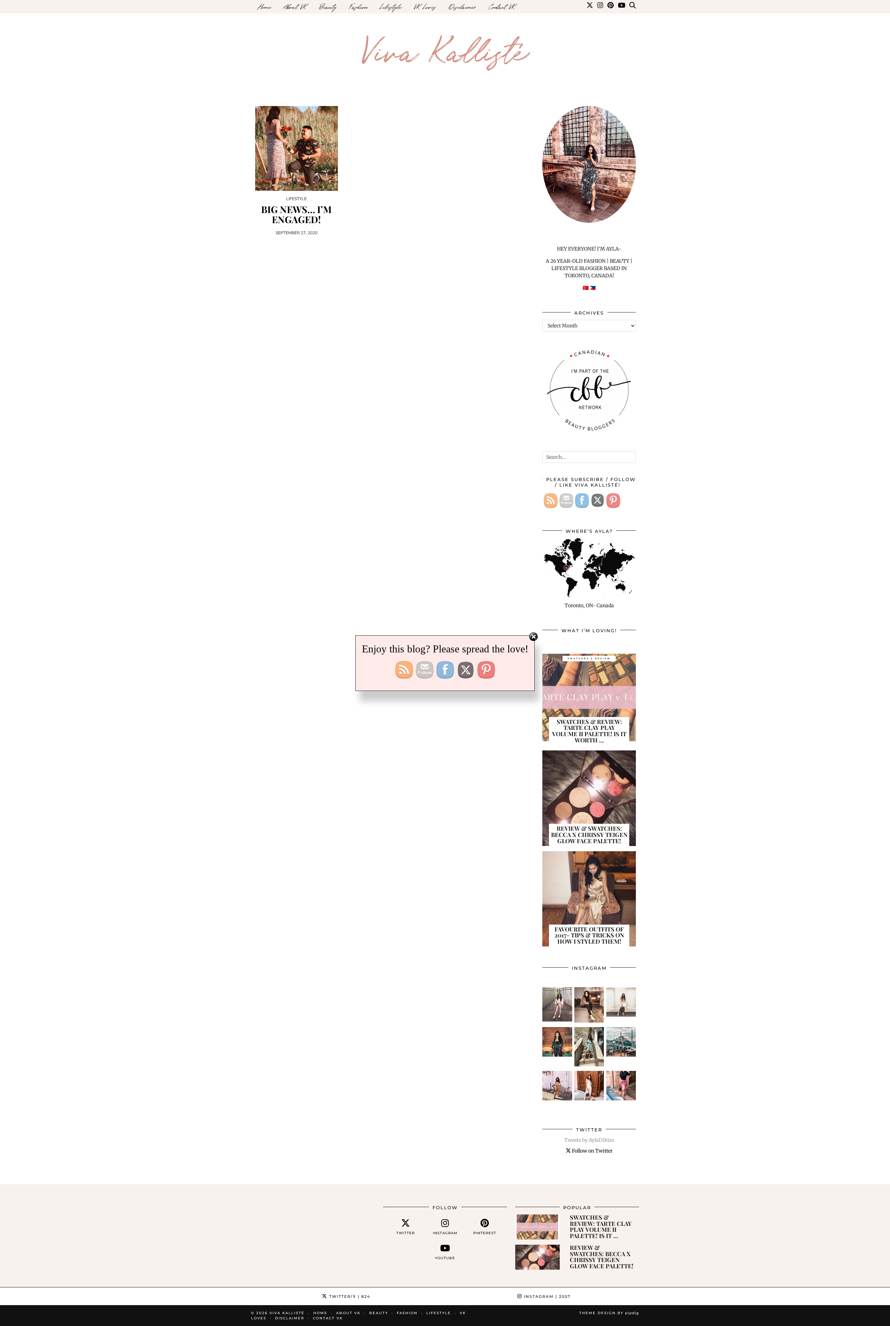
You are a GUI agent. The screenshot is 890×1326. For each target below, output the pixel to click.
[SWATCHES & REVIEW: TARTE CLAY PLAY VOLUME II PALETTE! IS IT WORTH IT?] (537, 1226)
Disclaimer (462, 6)
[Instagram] (600, 6)
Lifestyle (391, 6)
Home (264, 6)
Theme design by (609, 1313)
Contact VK (502, 6)
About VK (295, 6)
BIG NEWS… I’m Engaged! (296, 214)
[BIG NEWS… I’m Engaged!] (296, 148)
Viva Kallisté (445, 49)
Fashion (358, 6)
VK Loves (425, 6)
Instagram (546, 1296)
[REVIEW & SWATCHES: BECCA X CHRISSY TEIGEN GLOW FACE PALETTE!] (537, 1257)
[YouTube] (621, 6)
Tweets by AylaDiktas (589, 1140)
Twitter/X (348, 1296)
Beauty (328, 6)
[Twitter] (589, 6)
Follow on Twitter (592, 1151)
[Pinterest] (610, 6)
